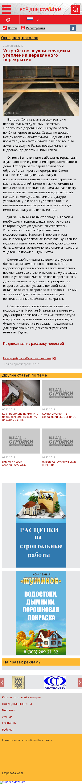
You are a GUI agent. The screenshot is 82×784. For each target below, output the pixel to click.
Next (78, 682)
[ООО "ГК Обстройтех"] (55, 683)
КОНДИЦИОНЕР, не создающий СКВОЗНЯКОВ (59, 415)
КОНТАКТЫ (9, 723)
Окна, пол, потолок (19, 37)
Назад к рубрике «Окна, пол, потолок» (27, 358)
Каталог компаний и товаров (21, 697)
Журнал (7, 717)
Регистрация (35, 28)
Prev (3, 682)
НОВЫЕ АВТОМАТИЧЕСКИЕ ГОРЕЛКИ (59, 463)
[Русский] (30, 19)
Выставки (8, 710)
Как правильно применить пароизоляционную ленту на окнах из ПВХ (20, 417)
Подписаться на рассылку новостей (33, 343)
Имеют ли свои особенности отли (14, 463)
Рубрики (7, 729)
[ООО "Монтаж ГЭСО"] (18, 683)
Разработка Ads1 (12, 773)
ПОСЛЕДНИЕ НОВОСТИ (17, 704)
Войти (12, 28)
